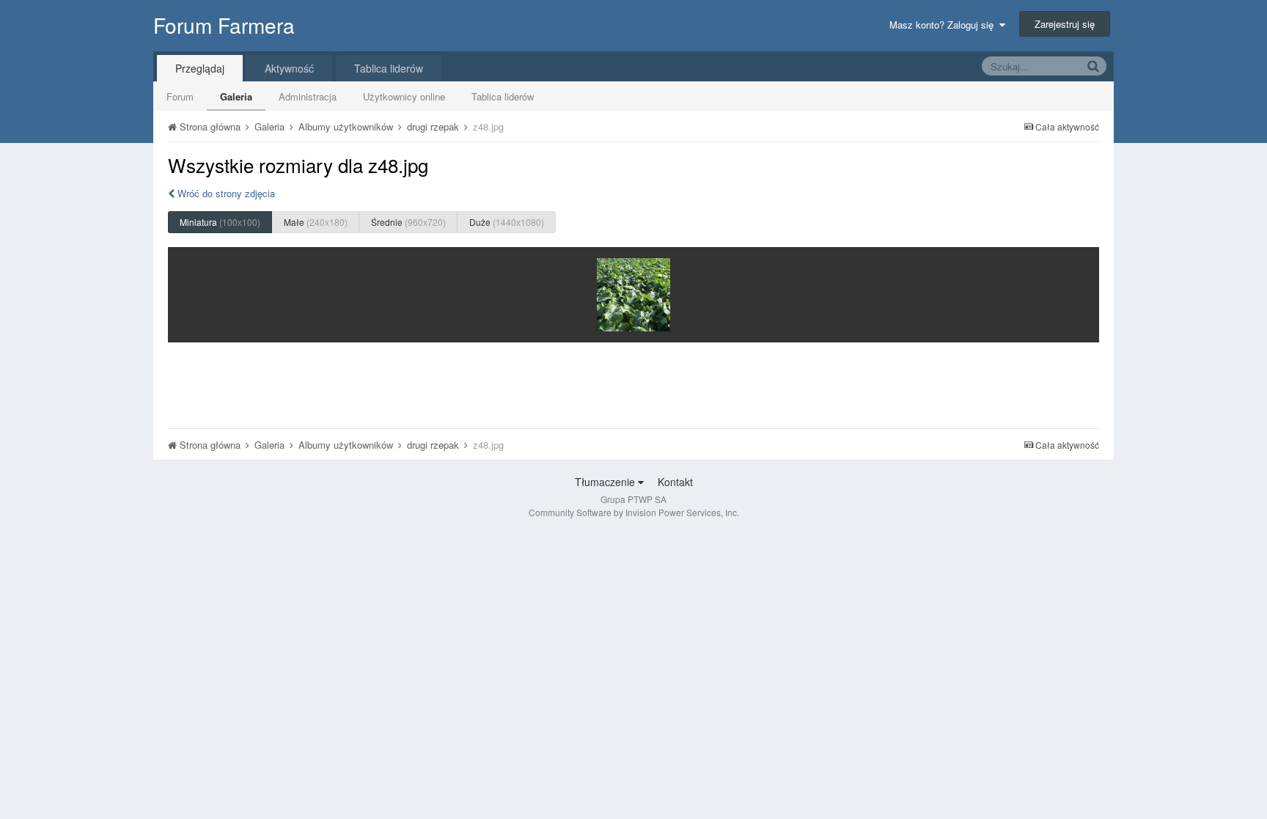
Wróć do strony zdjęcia (225, 193)
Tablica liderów (502, 96)
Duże (506, 222)
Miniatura (220, 222)
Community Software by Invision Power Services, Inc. (634, 512)
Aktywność (289, 68)
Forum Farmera (224, 25)
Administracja (308, 96)
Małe (316, 222)
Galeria (236, 96)
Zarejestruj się (1065, 24)
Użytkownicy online (404, 96)
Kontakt (675, 481)
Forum (180, 96)
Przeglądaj (199, 68)
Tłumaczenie (606, 481)
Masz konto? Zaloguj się (944, 25)
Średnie (408, 222)
